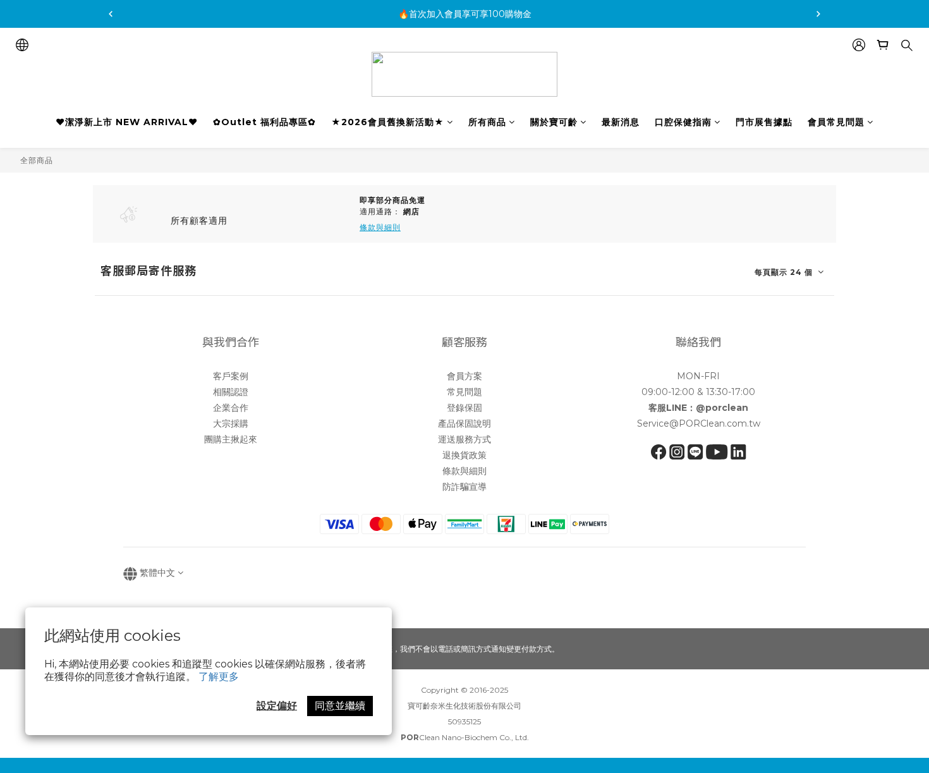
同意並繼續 (340, 706)
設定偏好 (277, 706)
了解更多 (218, 677)
